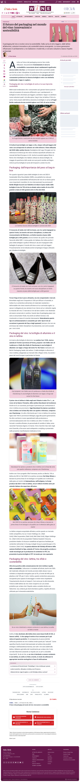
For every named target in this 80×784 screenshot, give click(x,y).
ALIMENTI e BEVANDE (36, 765)
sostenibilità (25, 692)
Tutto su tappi (39, 686)
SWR (27, 694)
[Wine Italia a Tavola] (11, 8)
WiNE (13, 16)
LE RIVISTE (19, 1)
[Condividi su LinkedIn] (4, 71)
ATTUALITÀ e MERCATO (37, 752)
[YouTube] (13, 13)
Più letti (49, 763)
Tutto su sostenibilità (28, 686)
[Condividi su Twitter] (4, 68)
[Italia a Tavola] (40, 8)
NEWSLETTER (27, 1)
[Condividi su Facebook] (4, 65)
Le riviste (49, 756)
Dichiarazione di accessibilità (69, 759)
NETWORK (35, 1)
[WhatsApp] (15, 13)
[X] (4, 13)
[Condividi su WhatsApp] (4, 73)
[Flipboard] (17, 13)
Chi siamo (50, 759)
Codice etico (65, 756)
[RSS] (19, 13)
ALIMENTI (63, 16)
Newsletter (50, 758)
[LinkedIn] (6, 13)
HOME (62, 21)
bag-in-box (50, 692)
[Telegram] (11, 13)
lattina (44, 692)
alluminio (46, 694)
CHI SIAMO (42, 1)
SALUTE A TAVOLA (36, 763)
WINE (66, 21)
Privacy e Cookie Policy (68, 752)
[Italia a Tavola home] (16, 750)
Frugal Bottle (38, 694)
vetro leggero (20, 694)
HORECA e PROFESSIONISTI (38, 759)
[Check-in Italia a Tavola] (69, 8)
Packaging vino (16, 692)
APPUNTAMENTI (29, 16)
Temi (49, 754)
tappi (31, 694)
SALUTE (57, 16)
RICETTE (51, 16)
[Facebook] (2, 13)
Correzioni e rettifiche (67, 758)
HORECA (44, 16)
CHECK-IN (37, 16)
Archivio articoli (51, 752)
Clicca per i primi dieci (69, 86)
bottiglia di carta (35, 692)
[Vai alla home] (3, 17)
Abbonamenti (66, 1)
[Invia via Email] (4, 76)
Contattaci (50, 761)
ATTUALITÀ (19, 16)
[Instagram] (9, 13)
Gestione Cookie (66, 754)
